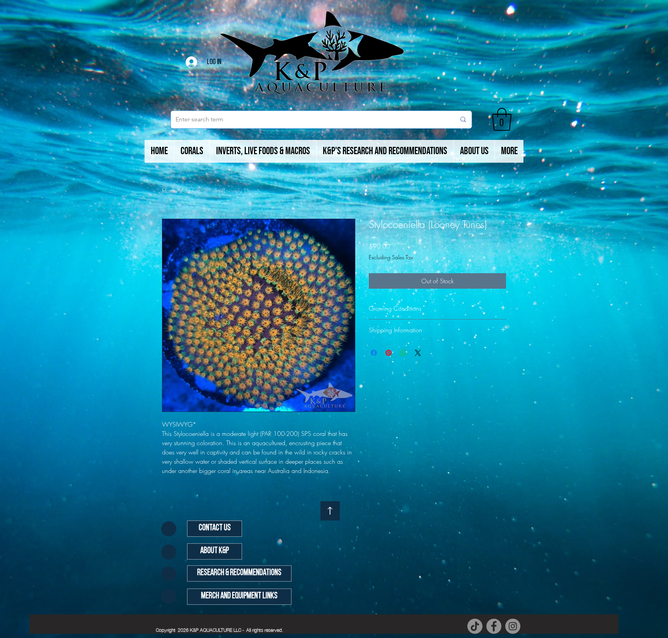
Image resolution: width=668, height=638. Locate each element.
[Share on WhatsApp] (403, 352)
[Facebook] (493, 626)
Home (169, 191)
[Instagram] (512, 626)
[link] (501, 119)
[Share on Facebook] (373, 352)
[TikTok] (474, 626)
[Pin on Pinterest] (388, 352)
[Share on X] (418, 352)
